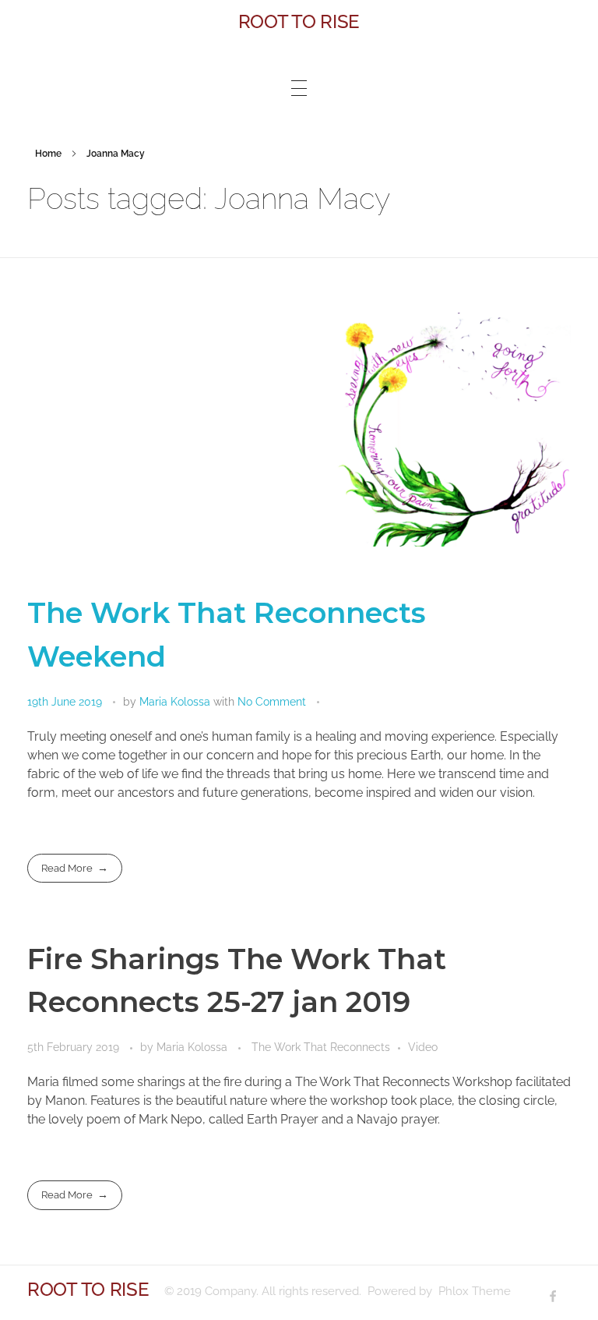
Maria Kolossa (176, 701)
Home (48, 153)
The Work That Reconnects (321, 1047)
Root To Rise (299, 21)
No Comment (271, 701)
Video (423, 1047)
